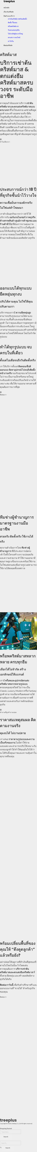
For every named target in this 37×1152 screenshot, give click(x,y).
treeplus (8, 1120)
